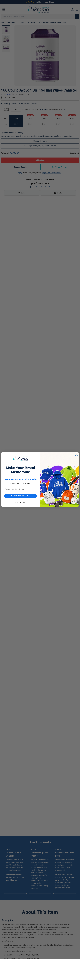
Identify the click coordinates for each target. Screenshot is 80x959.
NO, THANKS (20, 502)
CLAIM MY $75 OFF (20, 496)
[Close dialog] (76, 454)
